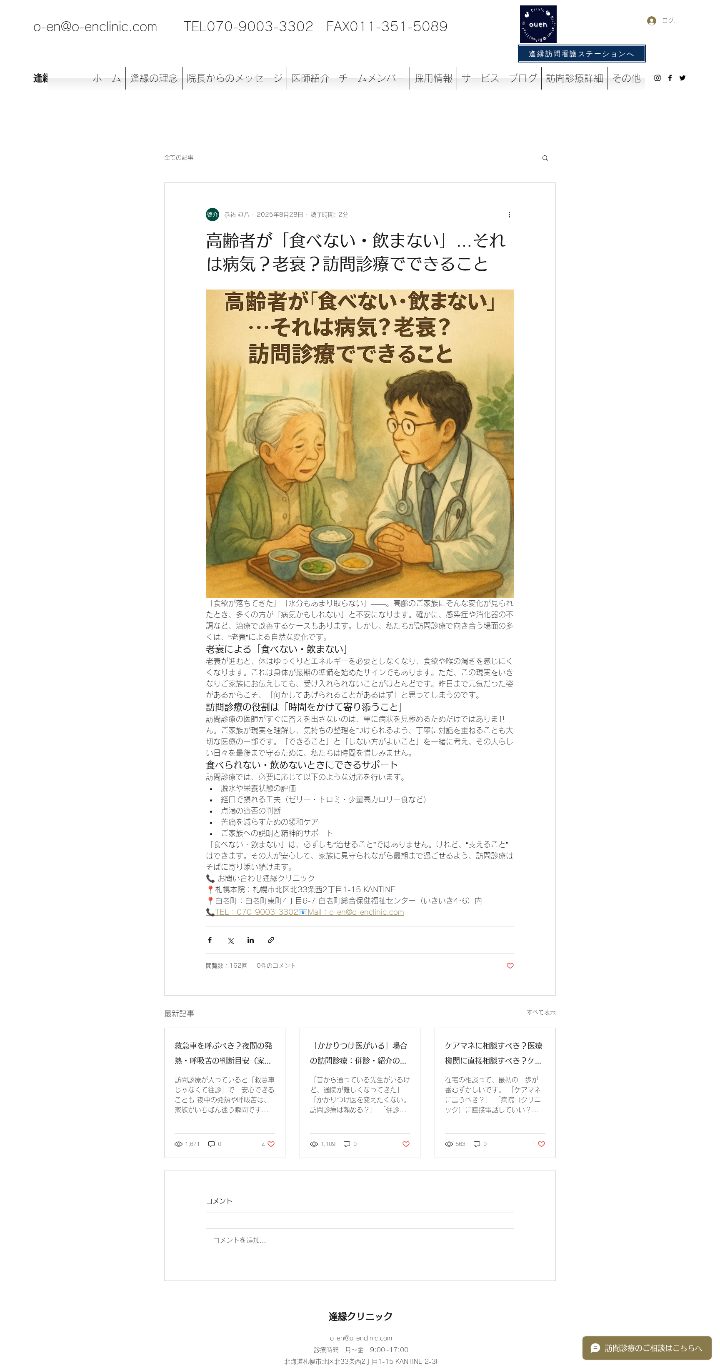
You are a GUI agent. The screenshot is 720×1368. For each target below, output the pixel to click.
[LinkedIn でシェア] (251, 940)
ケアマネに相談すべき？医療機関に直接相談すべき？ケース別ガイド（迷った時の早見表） (493, 1055)
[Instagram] (657, 78)
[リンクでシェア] (271, 940)
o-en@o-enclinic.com (95, 26)
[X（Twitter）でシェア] (230, 940)
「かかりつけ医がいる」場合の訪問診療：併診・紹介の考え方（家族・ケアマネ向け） (359, 1055)
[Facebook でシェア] (210, 940)
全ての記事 (178, 157)
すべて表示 (541, 1012)
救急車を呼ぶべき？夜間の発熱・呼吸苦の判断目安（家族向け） (223, 1055)
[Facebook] (670, 78)
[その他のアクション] (509, 215)
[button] (545, 157)
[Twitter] (682, 78)
